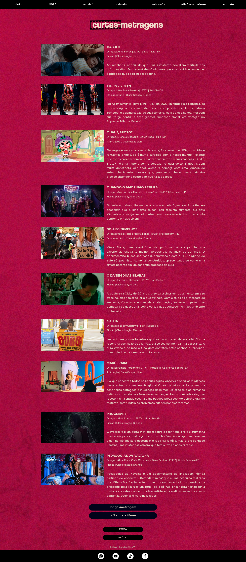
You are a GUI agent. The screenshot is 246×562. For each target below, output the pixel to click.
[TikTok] (130, 556)
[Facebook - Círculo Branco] (145, 556)
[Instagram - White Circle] (101, 556)
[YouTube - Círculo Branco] (115, 556)
